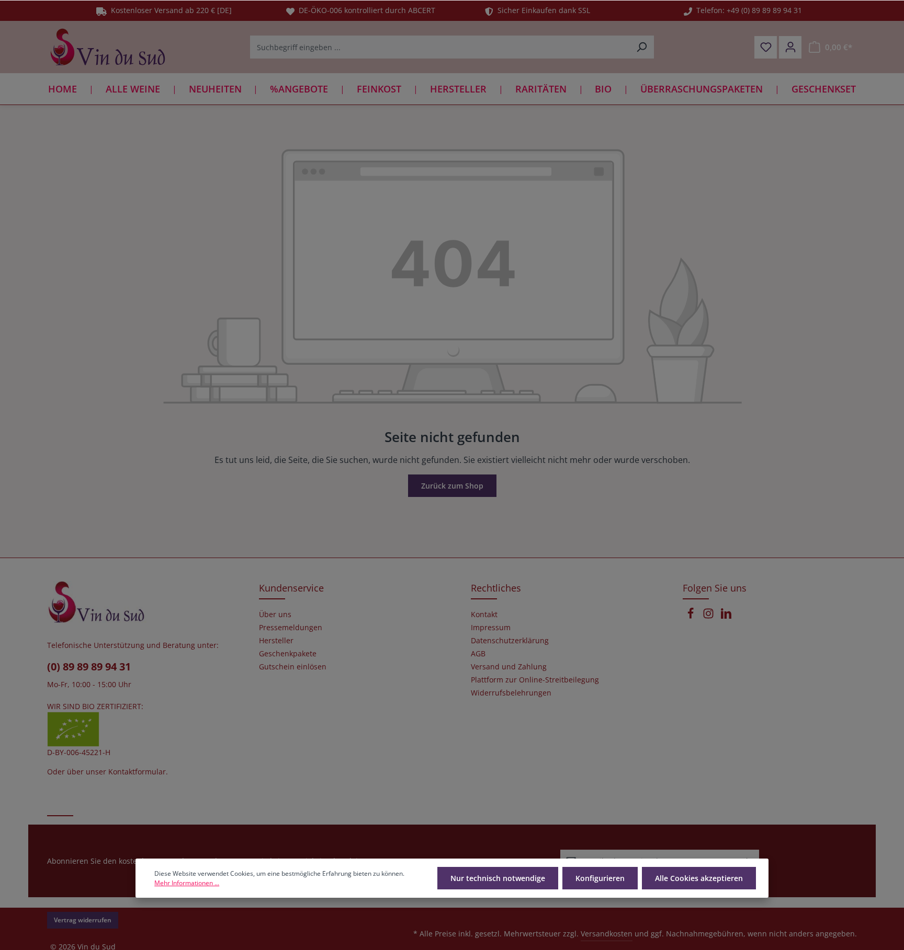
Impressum (491, 627)
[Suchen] (641, 47)
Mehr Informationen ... (186, 882)
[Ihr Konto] (790, 47)
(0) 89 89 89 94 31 (89, 666)
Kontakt (484, 614)
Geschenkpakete (288, 653)
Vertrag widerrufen (82, 920)
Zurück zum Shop (452, 486)
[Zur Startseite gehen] (107, 47)
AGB (478, 653)
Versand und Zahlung (509, 666)
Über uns (275, 614)
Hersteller (276, 640)
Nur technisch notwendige (497, 878)
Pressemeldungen (290, 627)
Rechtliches (496, 588)
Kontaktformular (137, 772)
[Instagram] (709, 616)
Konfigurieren (600, 878)
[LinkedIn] (726, 616)
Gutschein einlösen (292, 666)
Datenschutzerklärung (510, 640)
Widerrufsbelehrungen (511, 693)
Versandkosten (606, 934)
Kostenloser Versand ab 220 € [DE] (169, 10)
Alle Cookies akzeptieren (699, 878)
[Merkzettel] (765, 47)
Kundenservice (291, 588)
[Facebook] (691, 616)
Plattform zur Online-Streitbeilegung (535, 679)
